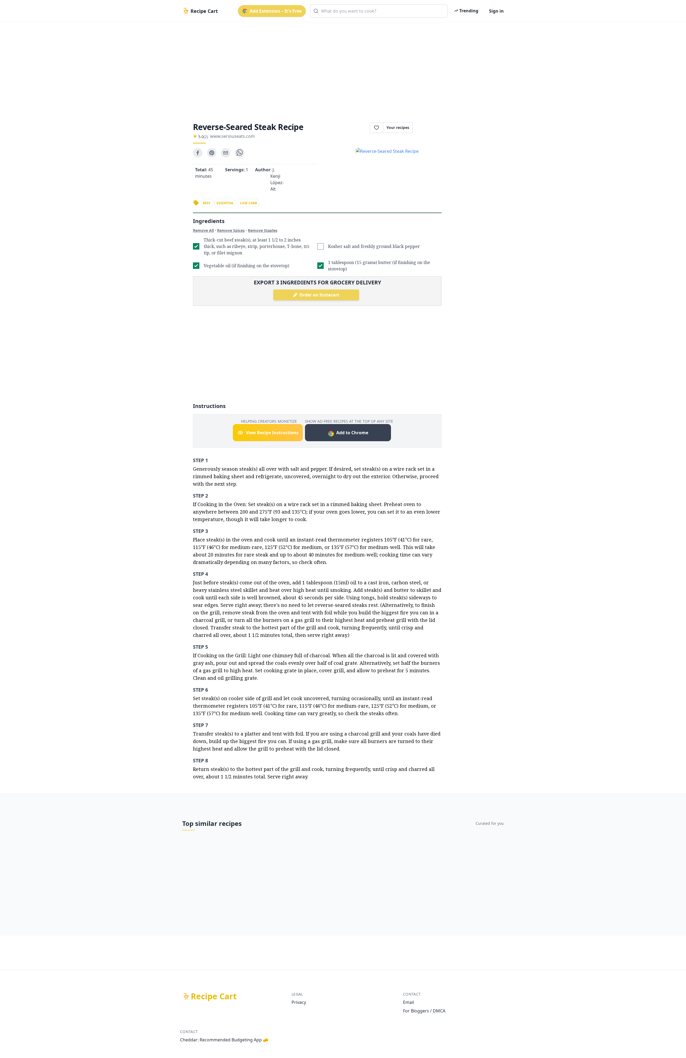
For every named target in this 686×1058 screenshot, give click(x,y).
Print (429, 128)
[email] (225, 153)
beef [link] (207, 203)
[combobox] (379, 11)
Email (408, 1002)
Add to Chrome (352, 433)
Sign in (496, 11)
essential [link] (225, 203)
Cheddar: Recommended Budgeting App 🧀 (224, 1040)
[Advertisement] (341, 67)
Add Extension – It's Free (275, 11)
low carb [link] (248, 203)
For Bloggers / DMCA (424, 1011)
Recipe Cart (214, 996)
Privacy (299, 1002)
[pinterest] (212, 153)
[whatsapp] (239, 153)
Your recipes (397, 127)
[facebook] (198, 153)
